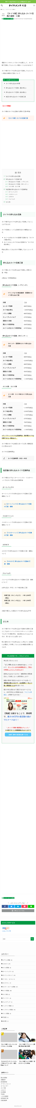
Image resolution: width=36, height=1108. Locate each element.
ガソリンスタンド (9, 975)
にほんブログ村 (6, 931)
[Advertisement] (18, 38)
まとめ (8, 202)
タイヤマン (7, 983)
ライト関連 (7, 1013)
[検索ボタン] (2, 5)
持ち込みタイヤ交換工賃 (14, 179)
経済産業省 (4, 1082)
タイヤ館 (6, 994)
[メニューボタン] (34, 5)
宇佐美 (5, 1017)
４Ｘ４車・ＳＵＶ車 (14, 186)
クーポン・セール (9, 979)
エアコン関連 (7, 960)
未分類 (5, 1021)
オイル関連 (7, 967)
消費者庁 (3, 1080)
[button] (5, 906)
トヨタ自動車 (4, 1096)
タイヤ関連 (7, 990)
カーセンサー (4, 1086)
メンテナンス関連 (9, 1009)
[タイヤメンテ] (18, 5)
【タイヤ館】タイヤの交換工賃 (18, 118)
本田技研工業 (4, 1098)
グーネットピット (6, 1084)
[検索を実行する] (32, 939)
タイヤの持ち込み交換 (13, 176)
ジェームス (12, 199)
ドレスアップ (7, 1002)
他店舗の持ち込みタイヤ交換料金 (16, 189)
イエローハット (13, 194)
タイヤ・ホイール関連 (8, 18)
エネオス (11, 196)
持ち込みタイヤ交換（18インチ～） (19, 184)
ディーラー (7, 998)
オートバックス (13, 192)
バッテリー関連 (8, 1006)
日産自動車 (4, 1100)
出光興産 (3, 1092)
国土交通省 (4, 1077)
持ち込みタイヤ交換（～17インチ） (19, 181)
